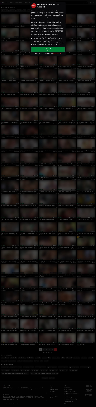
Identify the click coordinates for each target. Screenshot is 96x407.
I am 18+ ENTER (48, 49)
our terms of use (57, 53)
